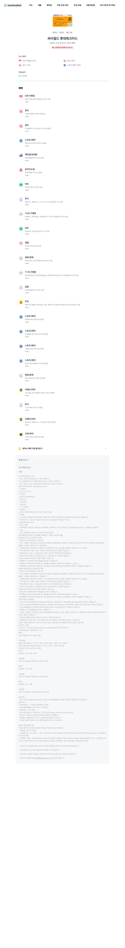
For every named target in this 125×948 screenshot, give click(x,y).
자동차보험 (90, 5)
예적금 (49, 5)
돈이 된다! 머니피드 (107, 5)
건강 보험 (77, 5)
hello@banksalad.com (43, 758)
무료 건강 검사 (62, 5)
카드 (31, 5)
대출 (39, 5)
